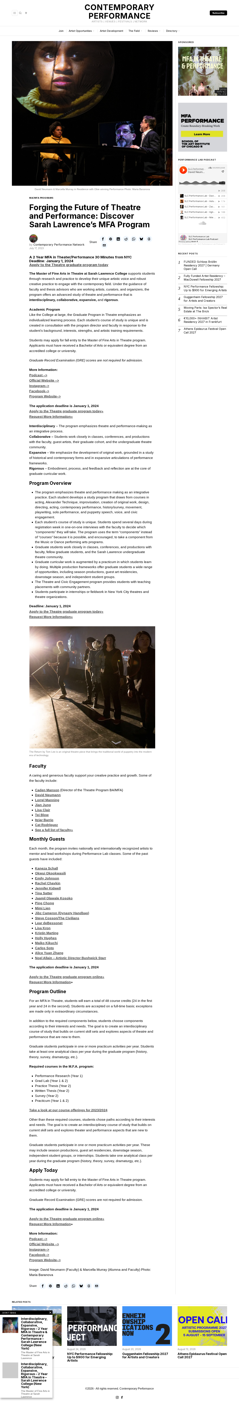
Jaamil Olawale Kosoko (54, 898)
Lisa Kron (43, 928)
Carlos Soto (44, 948)
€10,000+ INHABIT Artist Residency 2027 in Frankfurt (203, 320)
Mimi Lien (42, 908)
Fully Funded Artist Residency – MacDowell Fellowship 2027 (204, 277)
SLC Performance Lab (187, 244)
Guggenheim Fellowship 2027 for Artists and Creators (203, 298)
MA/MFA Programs (41, 198)
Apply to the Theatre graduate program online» (66, 977)
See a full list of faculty (54, 830)
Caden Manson (47, 790)
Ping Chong (44, 903)
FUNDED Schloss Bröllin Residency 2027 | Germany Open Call (202, 265)
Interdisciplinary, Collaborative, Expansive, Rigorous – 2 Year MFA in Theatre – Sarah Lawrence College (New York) (34, 1375)
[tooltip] (103, 239)
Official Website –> (44, 380)
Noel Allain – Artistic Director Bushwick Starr (70, 958)
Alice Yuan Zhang (49, 953)
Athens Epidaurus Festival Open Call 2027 (205, 330)
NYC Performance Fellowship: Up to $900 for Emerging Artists (205, 288)
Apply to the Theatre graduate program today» (66, 411)
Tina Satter (43, 893)
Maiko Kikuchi (46, 943)
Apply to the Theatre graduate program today (68, 265)
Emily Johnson (47, 878)
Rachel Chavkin (47, 883)
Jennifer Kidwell (48, 888)
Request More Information (50, 982)
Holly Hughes (46, 938)
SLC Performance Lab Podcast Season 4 (214, 244)
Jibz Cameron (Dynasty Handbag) (62, 913)
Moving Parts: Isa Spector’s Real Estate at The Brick (205, 309)
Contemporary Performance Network (58, 244)
